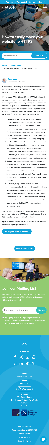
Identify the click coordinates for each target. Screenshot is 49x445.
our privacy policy (13, 323)
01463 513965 (24, 383)
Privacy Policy (24, 434)
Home (4, 65)
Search (39, 55)
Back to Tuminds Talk (24, 248)
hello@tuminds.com (24, 376)
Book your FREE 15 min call (16, 231)
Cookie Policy (24, 437)
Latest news (15, 65)
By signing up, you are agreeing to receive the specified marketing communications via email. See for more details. (25, 320)
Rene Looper (13, 79)
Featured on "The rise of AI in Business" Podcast (24, 2)
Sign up (41, 310)
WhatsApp (26, 389)
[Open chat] (43, 439)
